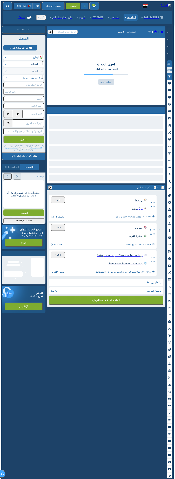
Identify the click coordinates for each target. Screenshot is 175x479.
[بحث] (50, 32)
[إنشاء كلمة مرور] (18, 114)
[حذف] (50, 188)
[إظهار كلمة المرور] (8, 114)
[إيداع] (84, 6)
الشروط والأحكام (36, 148)
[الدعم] (7, 6)
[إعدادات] (36, 6)
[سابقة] (162, 187)
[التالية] (155, 187)
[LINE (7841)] (162, 31)
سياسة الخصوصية (11, 148)
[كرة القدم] (155, 31)
